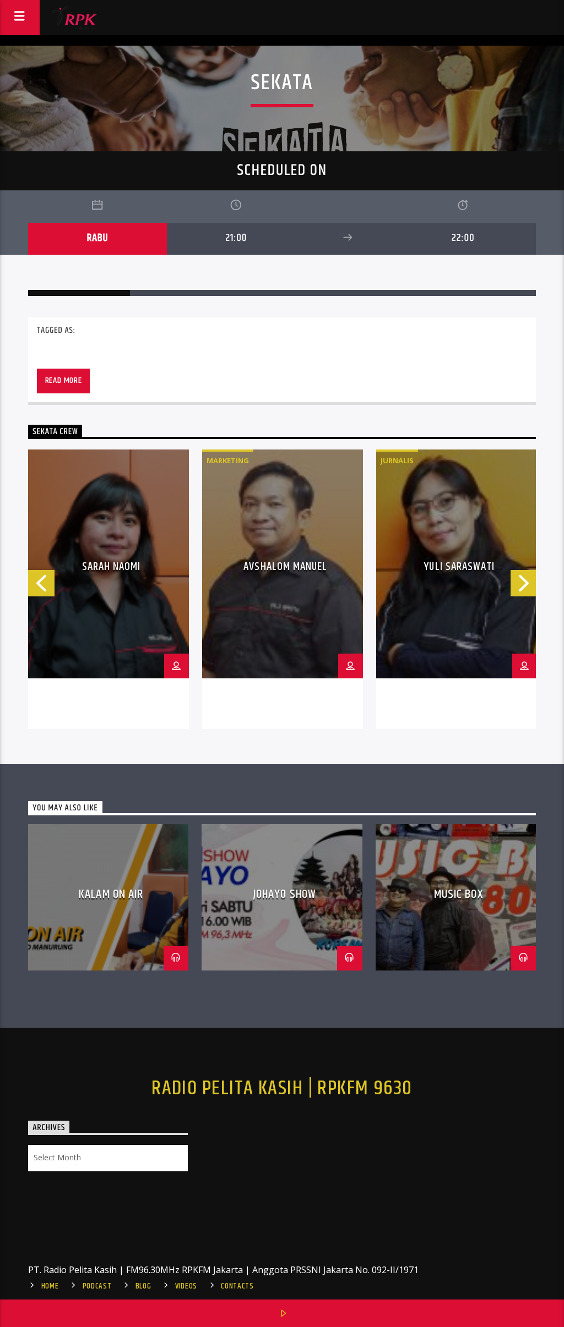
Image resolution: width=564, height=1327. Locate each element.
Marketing (228, 460)
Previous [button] (41, 586)
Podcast (97, 1286)
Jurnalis (397, 460)
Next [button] (524, 586)
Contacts (237, 1286)
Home (50, 1286)
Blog (143, 1286)
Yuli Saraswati (459, 566)
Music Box (458, 894)
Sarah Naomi (111, 566)
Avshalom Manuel (285, 566)
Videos (186, 1286)
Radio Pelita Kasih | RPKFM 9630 (282, 1089)
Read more (63, 380)
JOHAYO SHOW (284, 894)
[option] (108, 589)
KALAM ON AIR (111, 894)
